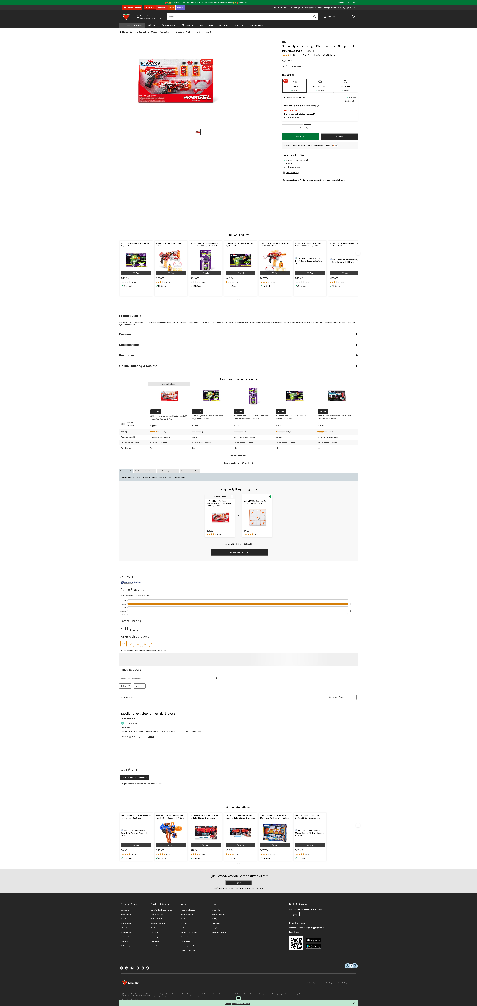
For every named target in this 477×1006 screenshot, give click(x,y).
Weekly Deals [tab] (126, 471)
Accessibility (216, 923)
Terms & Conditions (218, 914)
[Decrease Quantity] (284, 128)
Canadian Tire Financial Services (161, 910)
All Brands (184, 928)
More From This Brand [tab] (190, 471)
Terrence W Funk (128, 719)
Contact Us (124, 941)
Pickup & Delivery (126, 923)
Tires (211, 25)
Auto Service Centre (157, 914)
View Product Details (311, 55)
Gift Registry (155, 932)
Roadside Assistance (158, 923)
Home (125, 32)
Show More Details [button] (237, 455)
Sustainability (185, 941)
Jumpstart (184, 937)
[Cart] (353, 16)
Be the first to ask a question (134, 777)
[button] (314, 16)
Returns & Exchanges (128, 928)
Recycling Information (188, 946)
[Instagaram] (132, 968)
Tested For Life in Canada (189, 932)
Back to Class (224, 25)
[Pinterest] (142, 968)
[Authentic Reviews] (131, 583)
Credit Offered (282, 8)
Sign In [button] (238, 883)
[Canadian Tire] (150, 7)
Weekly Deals (170, 25)
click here (340, 180)
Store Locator (125, 910)
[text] (136, 282)
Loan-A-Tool (155, 941)
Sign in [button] (348, 8)
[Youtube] (137, 968)
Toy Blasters (178, 32)
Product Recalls (126, 932)
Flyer (154, 25)
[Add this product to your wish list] (307, 127)
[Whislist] (344, 16)
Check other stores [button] (292, 117)
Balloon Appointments (158, 937)
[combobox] (344, 697)
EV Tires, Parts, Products (159, 919)
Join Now (259, 888)
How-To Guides (156, 946)
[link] (291, 55)
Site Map (214, 919)
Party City (239, 25)
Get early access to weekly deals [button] (237, 1004)
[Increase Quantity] (300, 128)
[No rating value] (197, 432)
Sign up (294, 915)
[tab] (294, 85)
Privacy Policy (216, 910)
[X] (126, 968)
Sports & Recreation (139, 32)
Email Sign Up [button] (298, 8)
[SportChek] (162, 7)
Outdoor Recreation (160, 32)
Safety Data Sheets (127, 937)
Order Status (332, 16)
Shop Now (243, 2)
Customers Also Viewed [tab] (145, 471)
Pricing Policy (216, 928)
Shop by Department (134, 25)
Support (310, 8)
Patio (201, 25)
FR (354, 8)
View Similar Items (330, 55)
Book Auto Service (256, 25)
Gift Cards (154, 928)
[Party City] (180, 7)
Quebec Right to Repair (219, 932)
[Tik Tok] (147, 968)
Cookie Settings (126, 946)
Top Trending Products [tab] (168, 471)
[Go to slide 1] (198, 132)
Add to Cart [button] (301, 137)
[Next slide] (358, 253)
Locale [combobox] (138, 686)
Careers (184, 923)
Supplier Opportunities (188, 950)
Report (151, 736)
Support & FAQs (126, 914)
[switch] (124, 424)
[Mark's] (172, 7)
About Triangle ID (187, 914)
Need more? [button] (349, 101)
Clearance (189, 25)
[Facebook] (121, 968)
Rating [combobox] (123, 686)
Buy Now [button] (339, 137)
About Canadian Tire (188, 910)
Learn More (294, 932)
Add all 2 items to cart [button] (239, 552)
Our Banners (185, 919)
